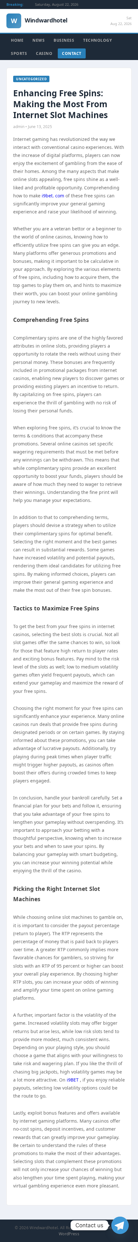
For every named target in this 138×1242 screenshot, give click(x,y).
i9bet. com (53, 196)
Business (64, 40)
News (38, 40)
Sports (19, 53)
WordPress (69, 1234)
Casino (44, 53)
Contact (72, 53)
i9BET (73, 1080)
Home (17, 40)
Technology (97, 40)
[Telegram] (120, 1225)
